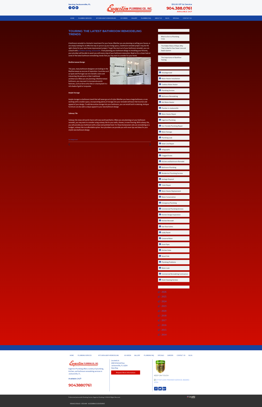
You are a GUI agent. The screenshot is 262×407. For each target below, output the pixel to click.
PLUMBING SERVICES (85, 18)
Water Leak (165, 268)
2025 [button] (163, 296)
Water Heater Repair (169, 114)
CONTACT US (187, 18)
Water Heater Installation (171, 78)
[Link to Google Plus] (76, 7)
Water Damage (167, 132)
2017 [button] (163, 320)
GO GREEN (123, 18)
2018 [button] (163, 315)
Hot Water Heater (168, 102)
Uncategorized (73, 139)
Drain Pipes (166, 244)
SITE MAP (84, 403)
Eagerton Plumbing (169, 120)
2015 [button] (163, 329)
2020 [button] (163, 311)
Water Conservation (169, 197)
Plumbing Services (168, 90)
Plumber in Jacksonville (170, 108)
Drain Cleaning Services (170, 280)
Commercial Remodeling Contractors (175, 274)
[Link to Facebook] (70, 7)
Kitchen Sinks (166, 250)
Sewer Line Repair (168, 144)
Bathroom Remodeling (170, 96)
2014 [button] (163, 334)
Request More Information (125, 372)
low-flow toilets (167, 227)
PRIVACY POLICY (75, 403)
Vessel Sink (165, 256)
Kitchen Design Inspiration (171, 215)
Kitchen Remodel (168, 221)
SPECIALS (176, 18)
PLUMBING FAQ (146, 18)
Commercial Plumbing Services (172, 209)
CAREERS (170, 355)
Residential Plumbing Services (172, 173)
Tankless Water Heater (170, 84)
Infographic (166, 150)
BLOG (167, 18)
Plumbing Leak (167, 138)
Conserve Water (167, 238)
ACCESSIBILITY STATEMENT (96, 403)
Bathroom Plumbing (169, 167)
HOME (72, 18)
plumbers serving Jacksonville (89, 50)
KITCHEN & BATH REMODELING (106, 18)
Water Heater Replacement (171, 191)
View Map (114, 368)
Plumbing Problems (169, 262)
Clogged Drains (167, 155)
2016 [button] (163, 325)
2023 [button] (163, 306)
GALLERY (134, 18)
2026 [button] (163, 292)
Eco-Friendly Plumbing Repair (172, 126)
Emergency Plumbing (169, 203)
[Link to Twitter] (73, 7)
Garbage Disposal (168, 179)
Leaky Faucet (166, 232)
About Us (158, 18)
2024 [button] (163, 301)
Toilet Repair (166, 185)
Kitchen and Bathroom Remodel (173, 161)
